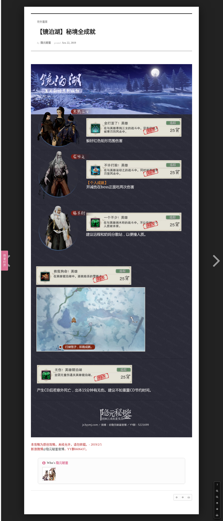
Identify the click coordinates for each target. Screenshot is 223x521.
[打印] (217, 515)
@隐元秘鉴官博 (53, 449)
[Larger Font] (217, 491)
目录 (4, 260)
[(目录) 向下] (217, 509)
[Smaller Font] (217, 497)
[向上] (217, 503)
